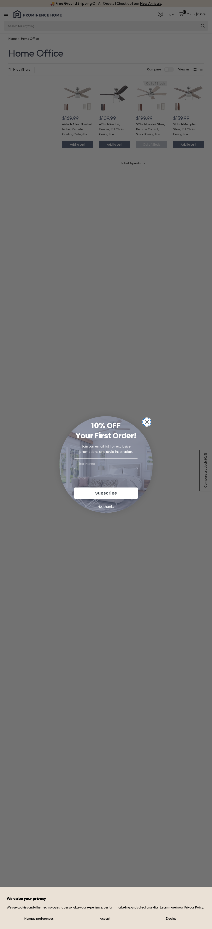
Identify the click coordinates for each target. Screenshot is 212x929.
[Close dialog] (147, 422)
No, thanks (106, 506)
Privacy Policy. (194, 907)
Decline (171, 918)
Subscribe (106, 493)
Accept (105, 918)
